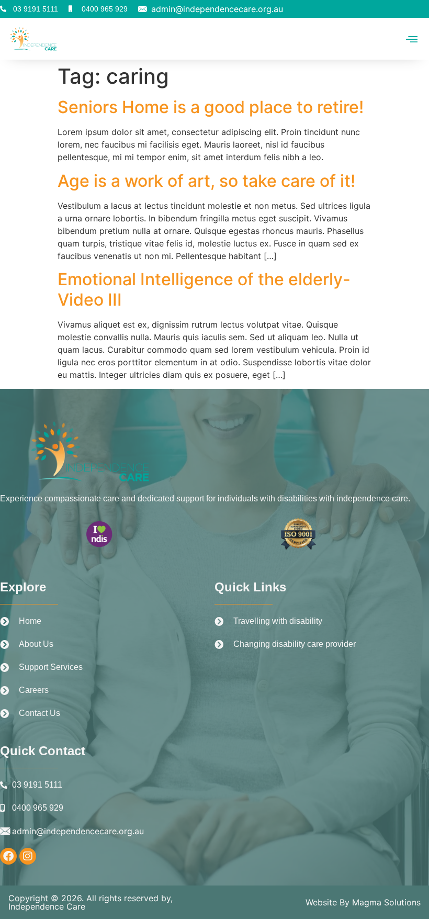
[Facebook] (8, 856)
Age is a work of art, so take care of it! (206, 181)
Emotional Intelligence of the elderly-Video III (204, 289)
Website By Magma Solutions (363, 902)
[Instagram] (27, 856)
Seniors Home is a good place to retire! (211, 107)
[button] (412, 38)
